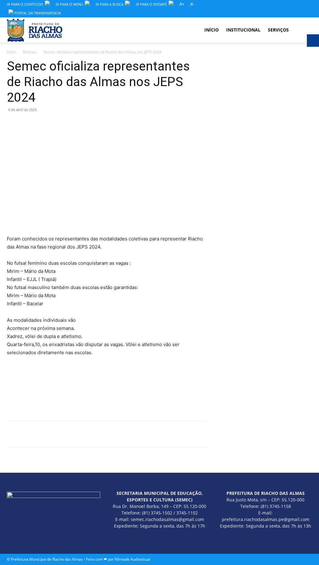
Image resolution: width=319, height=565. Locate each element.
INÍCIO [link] (211, 30)
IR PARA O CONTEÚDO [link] (25, 4)
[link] (181, 4)
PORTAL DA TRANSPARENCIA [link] (37, 13)
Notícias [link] (30, 52)
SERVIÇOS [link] (278, 30)
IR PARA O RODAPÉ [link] (151, 4)
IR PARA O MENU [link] (69, 4)
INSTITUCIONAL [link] (243, 30)
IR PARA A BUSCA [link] (109, 4)
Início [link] (11, 52)
